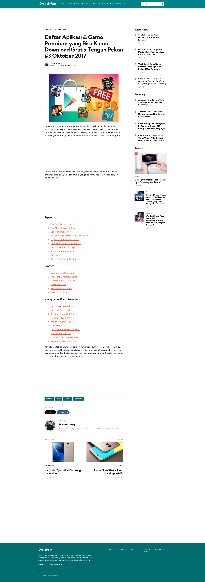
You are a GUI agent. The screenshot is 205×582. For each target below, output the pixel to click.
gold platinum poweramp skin (65, 329)
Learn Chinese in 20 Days (63, 247)
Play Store (78, 398)
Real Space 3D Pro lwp (62, 306)
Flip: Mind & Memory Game (64, 276)
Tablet (64, 29)
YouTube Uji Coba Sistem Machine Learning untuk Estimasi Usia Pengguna (149, 66)
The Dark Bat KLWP (60, 318)
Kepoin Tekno (121, 4)
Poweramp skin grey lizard (64, 341)
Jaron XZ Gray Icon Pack (62, 310)
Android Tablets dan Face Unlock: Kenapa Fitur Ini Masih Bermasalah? (152, 114)
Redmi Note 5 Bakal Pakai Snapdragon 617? (108, 472)
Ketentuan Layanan (146, 550)
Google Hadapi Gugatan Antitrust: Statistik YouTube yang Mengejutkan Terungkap (152, 81)
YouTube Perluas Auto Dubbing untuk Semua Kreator (148, 37)
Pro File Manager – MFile (63, 224)
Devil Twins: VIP (58, 284)
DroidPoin (48, 3)
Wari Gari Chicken (59, 292)
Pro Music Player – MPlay (63, 228)
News (70, 4)
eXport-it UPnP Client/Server (65, 239)
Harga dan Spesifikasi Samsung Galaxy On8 (63, 472)
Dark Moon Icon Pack (61, 333)
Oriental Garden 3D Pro (62, 314)
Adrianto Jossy (57, 63)
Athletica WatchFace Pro (63, 321)
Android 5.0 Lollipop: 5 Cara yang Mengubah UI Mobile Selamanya (151, 102)
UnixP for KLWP (58, 325)
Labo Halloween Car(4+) (62, 231)
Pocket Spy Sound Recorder (64, 259)
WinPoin (101, 4)
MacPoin (110, 4)
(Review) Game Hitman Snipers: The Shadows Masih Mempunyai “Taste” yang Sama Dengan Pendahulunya (156, 199)
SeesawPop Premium (61, 288)
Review (85, 4)
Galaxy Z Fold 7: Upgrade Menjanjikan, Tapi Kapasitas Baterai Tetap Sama (151, 52)
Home (63, 4)
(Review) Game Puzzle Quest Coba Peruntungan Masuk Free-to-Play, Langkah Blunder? (155, 220)
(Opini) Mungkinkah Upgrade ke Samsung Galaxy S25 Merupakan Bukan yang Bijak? (152, 126)
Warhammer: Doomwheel (63, 273)
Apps (59, 398)
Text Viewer (56, 255)
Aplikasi (93, 4)
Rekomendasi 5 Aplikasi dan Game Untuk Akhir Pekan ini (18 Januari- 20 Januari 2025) (151, 138)
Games (67, 398)
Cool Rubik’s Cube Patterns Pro (66, 243)
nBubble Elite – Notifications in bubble (69, 235)
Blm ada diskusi (65, 65)
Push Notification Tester (63, 251)
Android (49, 398)
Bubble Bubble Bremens (63, 280)
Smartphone (56, 29)
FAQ (132, 549)
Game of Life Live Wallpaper (64, 337)
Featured (149, 192)
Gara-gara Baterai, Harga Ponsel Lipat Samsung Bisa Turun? (150, 181)
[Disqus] (84, 510)
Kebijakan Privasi (160, 549)
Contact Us (112, 549)
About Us (123, 549)
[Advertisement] (102, 15)
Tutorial (77, 4)
